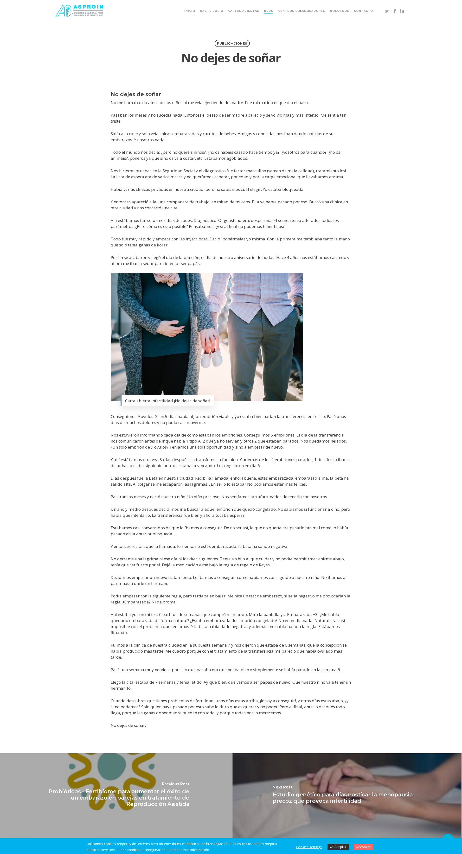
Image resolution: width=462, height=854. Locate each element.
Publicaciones (232, 43)
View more (219, 849)
